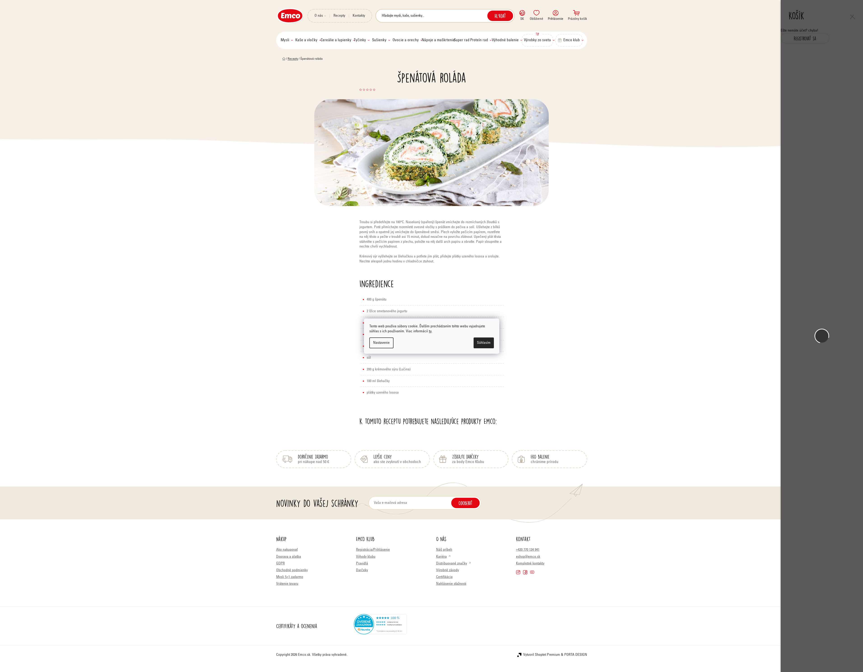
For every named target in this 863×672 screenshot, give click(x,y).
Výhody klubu (365, 557)
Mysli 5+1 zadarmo (289, 577)
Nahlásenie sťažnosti (451, 584)
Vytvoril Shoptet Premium (541, 655)
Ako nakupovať (287, 550)
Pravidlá (362, 563)
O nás (319, 16)
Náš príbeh (444, 550)
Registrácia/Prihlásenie (373, 550)
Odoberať (465, 503)
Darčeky (362, 570)
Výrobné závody (447, 570)
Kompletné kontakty (530, 563)
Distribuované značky (451, 563)
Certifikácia (444, 577)
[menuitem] (287, 40)
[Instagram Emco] (518, 572)
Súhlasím (483, 343)
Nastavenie (381, 343)
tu (430, 331)
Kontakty (359, 16)
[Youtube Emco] (532, 572)
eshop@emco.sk (528, 557)
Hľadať (500, 16)
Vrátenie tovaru (287, 584)
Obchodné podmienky (292, 570)
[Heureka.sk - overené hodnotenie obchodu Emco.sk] (380, 626)
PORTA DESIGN (575, 655)
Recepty (339, 16)
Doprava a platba (288, 557)
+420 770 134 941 (527, 550)
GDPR (280, 563)
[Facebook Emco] (525, 572)
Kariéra (441, 557)
